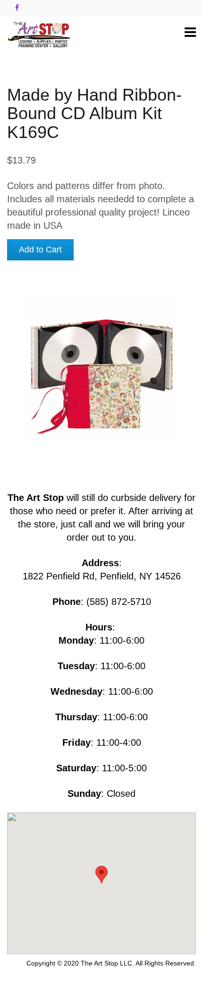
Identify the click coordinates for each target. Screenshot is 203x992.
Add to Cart (40, 249)
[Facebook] (17, 7)
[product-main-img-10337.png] (101, 368)
